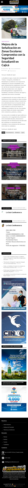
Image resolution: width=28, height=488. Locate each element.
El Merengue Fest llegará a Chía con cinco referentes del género (13, 271)
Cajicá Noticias (5, 41)
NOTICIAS (13, 149)
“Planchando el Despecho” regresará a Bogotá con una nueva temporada (14, 262)
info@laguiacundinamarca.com (12, 462)
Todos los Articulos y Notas (19, 207)
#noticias (17, 132)
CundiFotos (6, 444)
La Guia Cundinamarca (15, 68)
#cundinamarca (10, 132)
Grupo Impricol (19, 486)
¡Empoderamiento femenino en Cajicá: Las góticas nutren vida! (14, 192)
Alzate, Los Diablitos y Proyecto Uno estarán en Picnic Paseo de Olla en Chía (14, 266)
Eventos (5, 439)
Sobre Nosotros (7, 424)
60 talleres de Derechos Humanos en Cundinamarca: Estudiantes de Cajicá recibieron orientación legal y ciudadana (14, 173)
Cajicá (22, 132)
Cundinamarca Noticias (13, 147)
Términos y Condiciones (9, 429)
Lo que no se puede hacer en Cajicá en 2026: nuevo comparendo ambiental (14, 153)
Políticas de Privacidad (9, 427)
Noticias (5, 437)
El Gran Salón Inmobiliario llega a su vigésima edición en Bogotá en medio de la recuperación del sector (15, 258)
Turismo (5, 442)
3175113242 (7, 458)
